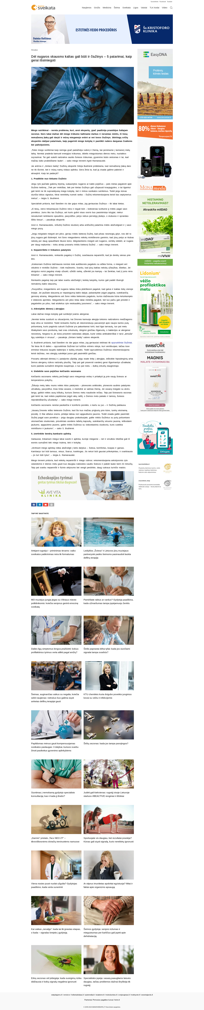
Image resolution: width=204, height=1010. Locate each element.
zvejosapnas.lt (124, 995)
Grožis (97, 7)
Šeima (117, 7)
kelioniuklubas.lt (77, 995)
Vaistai (144, 7)
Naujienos (86, 7)
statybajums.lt (56, 995)
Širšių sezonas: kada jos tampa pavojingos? (106, 743)
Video (164, 7)
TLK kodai (154, 7)
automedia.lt (89, 995)
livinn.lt (117, 1000)
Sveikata (126, 7)
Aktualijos (34, 50)
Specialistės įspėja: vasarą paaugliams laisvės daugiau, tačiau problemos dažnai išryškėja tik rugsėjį (107, 981)
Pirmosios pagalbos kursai (103, 1000)
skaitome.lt (100, 995)
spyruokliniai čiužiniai (121, 342)
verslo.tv (66, 995)
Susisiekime (155, 1)
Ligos (135, 7)
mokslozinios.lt (111, 995)
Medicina (107, 7)
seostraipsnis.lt (147, 995)
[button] (33, 504)
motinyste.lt (135, 995)
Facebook (162, 1)
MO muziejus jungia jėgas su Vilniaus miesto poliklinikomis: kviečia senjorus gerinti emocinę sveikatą (54, 603)
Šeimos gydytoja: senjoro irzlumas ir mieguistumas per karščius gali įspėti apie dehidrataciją (105, 932)
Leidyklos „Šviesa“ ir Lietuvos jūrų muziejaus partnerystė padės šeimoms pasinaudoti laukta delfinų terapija (107, 554)
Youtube (169, 1)
